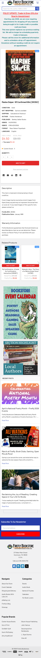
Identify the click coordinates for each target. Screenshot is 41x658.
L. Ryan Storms (26, 634)
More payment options (20, 169)
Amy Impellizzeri (7, 636)
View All (23, 638)
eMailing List (6, 600)
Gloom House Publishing (29, 621)
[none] (20, 74)
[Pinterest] (20, 175)
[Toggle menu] (2, 2)
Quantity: (6, 153)
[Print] (12, 175)
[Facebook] (3, 175)
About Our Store (7, 583)
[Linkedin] (16, 175)
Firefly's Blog (6, 604)
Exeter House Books (9, 621)
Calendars (25, 594)
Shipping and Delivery (9, 591)
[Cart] (38, 2)
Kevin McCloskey (7, 632)
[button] (20, 312)
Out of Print (5, 625)
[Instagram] (18, 566)
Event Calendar (7, 587)
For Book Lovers (27, 598)
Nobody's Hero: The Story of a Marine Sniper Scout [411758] (30, 271)
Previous (3, 263)
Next (38, 263)
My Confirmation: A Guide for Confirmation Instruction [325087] (10, 271)
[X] (27, 566)
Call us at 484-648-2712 (20, 561)
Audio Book (26, 587)
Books (24, 583)
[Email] (8, 175)
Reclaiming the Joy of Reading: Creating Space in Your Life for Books (19, 495)
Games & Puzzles (28, 591)
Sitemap (4, 607)
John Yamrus (25, 625)
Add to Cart (10, 265)
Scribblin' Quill (6, 629)
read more (5, 420)
